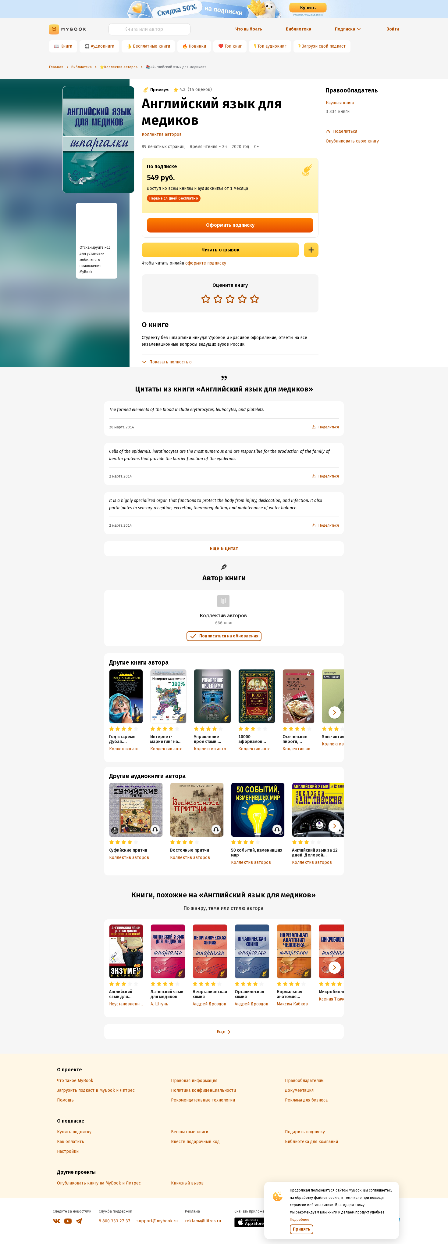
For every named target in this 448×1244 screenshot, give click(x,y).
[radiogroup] (230, 299)
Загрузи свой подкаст (324, 46)
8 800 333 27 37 (114, 1221)
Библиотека (298, 29)
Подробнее (299, 1219)
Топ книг (233, 46)
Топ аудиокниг (272, 46)
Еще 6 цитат (224, 548)
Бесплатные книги (151, 46)
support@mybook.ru (157, 1221)
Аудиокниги (102, 46)
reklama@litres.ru (203, 1221)
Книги (66, 46)
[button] (335, 712)
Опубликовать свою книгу (352, 141)
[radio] (206, 299)
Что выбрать (248, 29)
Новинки (197, 46)
